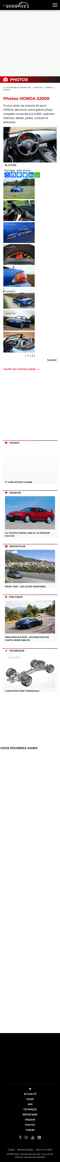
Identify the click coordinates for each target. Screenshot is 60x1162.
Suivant (51, 360)
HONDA (49, 87)
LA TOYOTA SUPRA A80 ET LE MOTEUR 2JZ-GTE (27, 534)
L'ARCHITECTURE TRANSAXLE (22, 691)
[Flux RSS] (39, 1137)
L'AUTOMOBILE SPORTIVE (17, 87)
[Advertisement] (30, 43)
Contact (11, 1149)
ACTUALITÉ (30, 1093)
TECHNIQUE (30, 1109)
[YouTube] (32, 1137)
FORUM (30, 1129)
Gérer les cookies (44, 1149)
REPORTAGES (30, 1114)
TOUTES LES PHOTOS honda (19, 369)
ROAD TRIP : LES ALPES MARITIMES (25, 586)
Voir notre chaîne (19, 482)
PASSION (30, 1119)
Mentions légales (25, 1149)
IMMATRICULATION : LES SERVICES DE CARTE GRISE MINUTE (27, 638)
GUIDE (30, 1099)
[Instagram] (26, 1137)
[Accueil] (30, 1088)
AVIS (30, 1104)
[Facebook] (20, 1137)
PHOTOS (38, 87)
